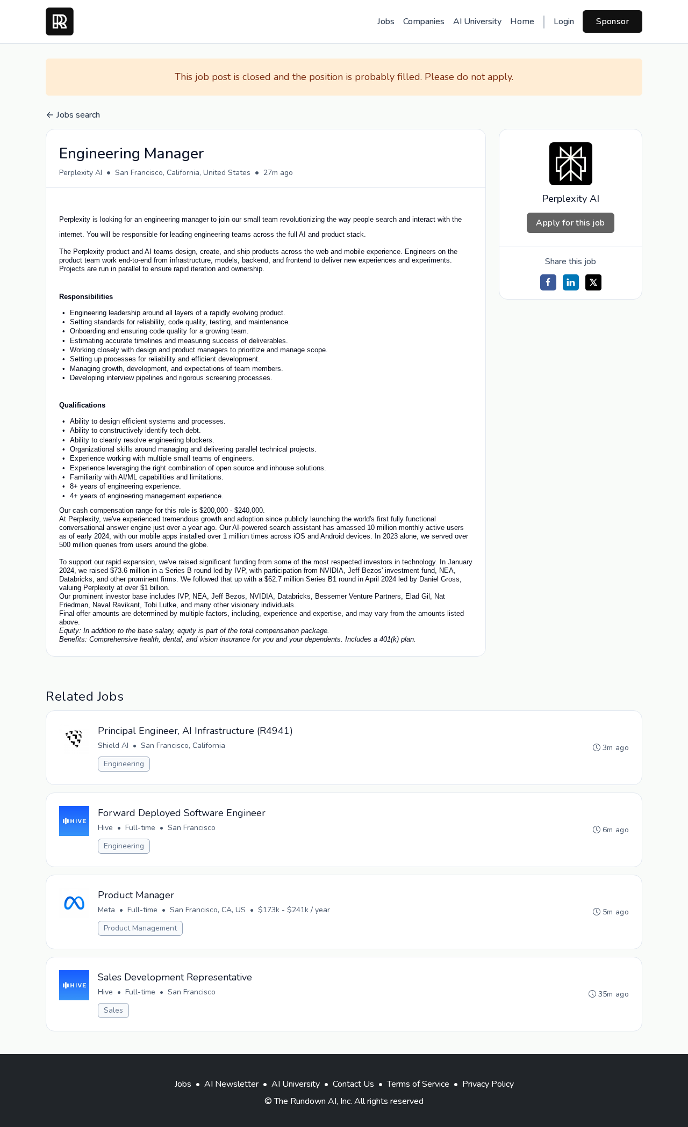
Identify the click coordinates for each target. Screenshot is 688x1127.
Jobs (386, 21)
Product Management (140, 928)
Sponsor (612, 21)
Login (564, 21)
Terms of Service (418, 1084)
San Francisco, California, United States (182, 173)
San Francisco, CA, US (208, 910)
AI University (477, 21)
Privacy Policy (488, 1084)
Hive (105, 828)
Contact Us (353, 1084)
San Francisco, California (183, 745)
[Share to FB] (548, 282)
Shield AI (113, 745)
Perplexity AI (80, 173)
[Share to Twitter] (593, 282)
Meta (106, 910)
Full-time (140, 828)
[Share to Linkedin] (571, 282)
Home (522, 21)
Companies (424, 21)
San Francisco (192, 828)
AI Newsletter (231, 1084)
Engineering (124, 764)
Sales (113, 1010)
